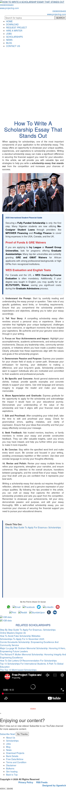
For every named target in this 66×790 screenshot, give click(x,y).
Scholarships (12, 740)
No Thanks (22, 734)
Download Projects (15, 753)
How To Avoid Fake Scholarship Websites (20, 635)
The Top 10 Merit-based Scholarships (18, 669)
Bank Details (12, 756)
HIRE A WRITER (14, 30)
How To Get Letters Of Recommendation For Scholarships (28, 660)
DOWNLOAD (12, 24)
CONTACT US (13, 46)
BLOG (9, 42)
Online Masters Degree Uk (13, 632)
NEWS (9, 39)
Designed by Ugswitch (54, 785)
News (9, 749)
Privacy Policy (25, 782)
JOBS (9, 33)
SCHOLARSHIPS (14, 36)
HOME (9, 21)
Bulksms (10, 768)
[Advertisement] (33, 82)
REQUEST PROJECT (16, 27)
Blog (8, 746)
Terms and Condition (16, 762)
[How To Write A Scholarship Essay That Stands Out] (33, 192)
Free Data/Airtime (14, 759)
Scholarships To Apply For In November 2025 (22, 638)
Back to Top (12, 774)
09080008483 (7, 4)
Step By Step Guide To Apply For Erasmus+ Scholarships (33, 527)
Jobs (8, 743)
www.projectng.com (9, 8)
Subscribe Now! (7, 734)
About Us (10, 737)
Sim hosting (11, 771)
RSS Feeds (42, 782)
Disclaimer (11, 765)
